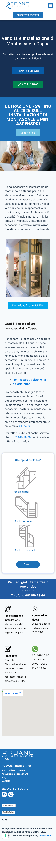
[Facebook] (4, 794)
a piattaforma (21, 384)
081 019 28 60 (22, 437)
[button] (50, 5)
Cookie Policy (8, 812)
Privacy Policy (8, 805)
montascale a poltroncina (29, 379)
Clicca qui (25, 426)
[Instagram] (11, 794)
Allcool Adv (45, 835)
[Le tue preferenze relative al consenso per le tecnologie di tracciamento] (5, 836)
